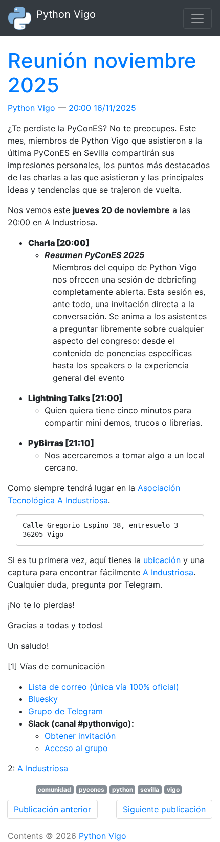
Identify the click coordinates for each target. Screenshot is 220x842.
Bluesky (43, 699)
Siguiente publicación (164, 809)
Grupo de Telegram (65, 711)
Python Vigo (31, 108)
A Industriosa (168, 572)
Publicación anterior (52, 809)
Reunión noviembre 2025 (102, 73)
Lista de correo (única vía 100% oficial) (103, 687)
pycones (91, 789)
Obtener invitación (80, 736)
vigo (173, 789)
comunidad (54, 789)
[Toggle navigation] (197, 18)
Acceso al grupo (76, 748)
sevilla (149, 789)
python (122, 789)
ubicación (162, 560)
